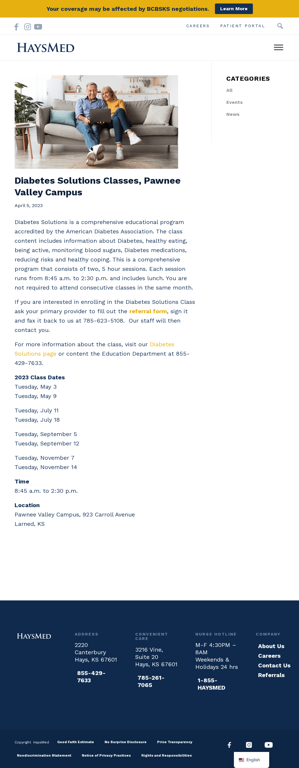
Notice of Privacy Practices (106, 755)
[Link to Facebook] (16, 25)
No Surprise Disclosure (126, 742)
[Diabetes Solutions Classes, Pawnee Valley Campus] (106, 122)
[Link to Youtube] (36, 25)
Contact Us (274, 665)
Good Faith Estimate (75, 742)
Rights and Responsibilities (166, 755)
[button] (280, 26)
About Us (271, 646)
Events (234, 102)
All (229, 90)
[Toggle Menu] (278, 47)
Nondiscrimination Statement (44, 755)
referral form (148, 311)
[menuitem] (198, 26)
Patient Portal (242, 25)
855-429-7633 (91, 676)
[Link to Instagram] (26, 25)
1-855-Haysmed (211, 684)
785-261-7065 (151, 681)
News (232, 114)
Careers (198, 25)
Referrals (271, 675)
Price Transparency (174, 742)
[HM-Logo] (46, 47)
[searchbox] (271, 26)
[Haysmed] (34, 636)
